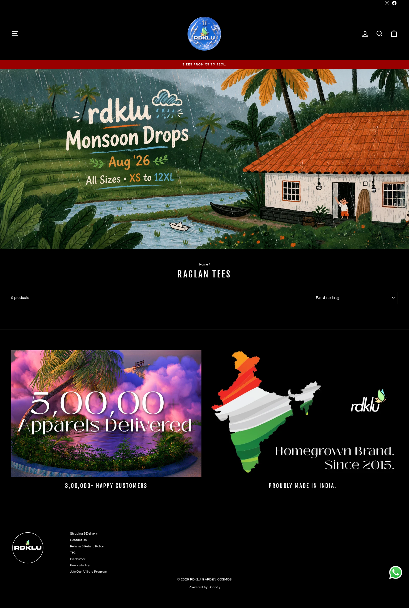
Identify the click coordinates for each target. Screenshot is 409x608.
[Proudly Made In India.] (303, 413)
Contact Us (78, 540)
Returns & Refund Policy (87, 546)
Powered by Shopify (204, 587)
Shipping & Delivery (83, 533)
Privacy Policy (80, 565)
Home (203, 264)
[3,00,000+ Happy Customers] (106, 413)
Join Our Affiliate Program (88, 571)
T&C (73, 552)
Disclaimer (77, 559)
